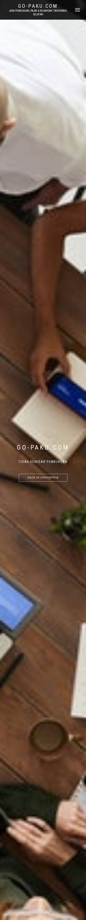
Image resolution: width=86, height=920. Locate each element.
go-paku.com (38, 6)
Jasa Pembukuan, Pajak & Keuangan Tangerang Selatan (38, 12)
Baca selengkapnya (43, 477)
